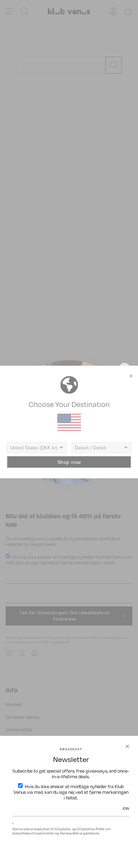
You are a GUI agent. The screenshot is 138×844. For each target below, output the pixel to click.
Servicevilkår (69, 833)
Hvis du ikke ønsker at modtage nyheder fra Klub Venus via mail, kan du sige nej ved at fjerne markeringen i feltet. (70, 792)
